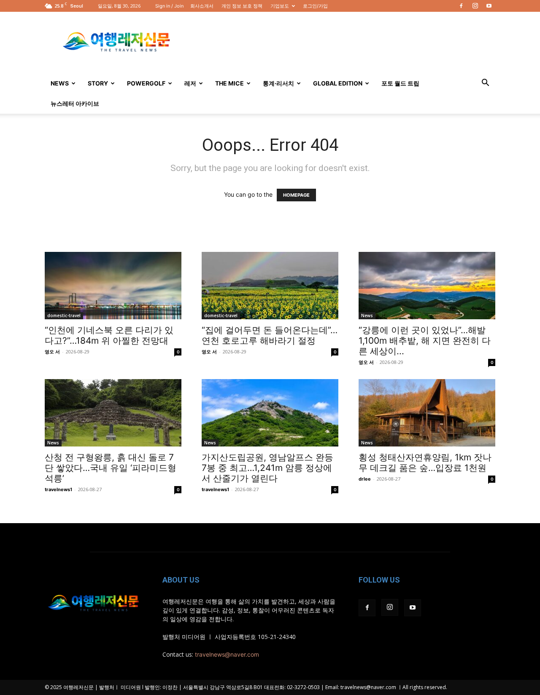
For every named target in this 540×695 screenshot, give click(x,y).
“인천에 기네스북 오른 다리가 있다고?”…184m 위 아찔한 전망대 (109, 335)
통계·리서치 (278, 83)
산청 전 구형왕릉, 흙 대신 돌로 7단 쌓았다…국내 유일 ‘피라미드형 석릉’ (110, 468)
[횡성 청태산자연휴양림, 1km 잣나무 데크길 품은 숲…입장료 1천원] (427, 412)
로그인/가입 (315, 6)
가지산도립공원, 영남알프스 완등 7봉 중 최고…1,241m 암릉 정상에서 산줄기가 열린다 (267, 468)
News (60, 83)
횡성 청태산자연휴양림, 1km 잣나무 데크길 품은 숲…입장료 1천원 (425, 462)
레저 (190, 83)
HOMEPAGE (296, 195)
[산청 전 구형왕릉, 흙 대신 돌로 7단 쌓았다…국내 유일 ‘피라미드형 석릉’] (113, 412)
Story (98, 83)
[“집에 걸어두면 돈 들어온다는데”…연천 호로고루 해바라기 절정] (270, 285)
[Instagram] (475, 6)
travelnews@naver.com (227, 654)
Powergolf (146, 83)
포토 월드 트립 (400, 83)
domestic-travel (64, 315)
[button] (485, 83)
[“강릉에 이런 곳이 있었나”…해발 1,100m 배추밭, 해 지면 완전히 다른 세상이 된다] (427, 285)
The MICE (229, 83)
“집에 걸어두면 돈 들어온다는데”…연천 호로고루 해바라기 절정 (270, 335)
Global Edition (337, 83)
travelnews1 (58, 489)
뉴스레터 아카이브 (75, 103)
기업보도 (279, 6)
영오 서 (52, 352)
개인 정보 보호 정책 (241, 6)
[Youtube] (489, 6)
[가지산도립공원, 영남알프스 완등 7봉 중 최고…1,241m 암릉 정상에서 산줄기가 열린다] (270, 412)
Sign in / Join (169, 6)
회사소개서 (201, 6)
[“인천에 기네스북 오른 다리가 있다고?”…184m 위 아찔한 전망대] (113, 285)
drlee (365, 479)
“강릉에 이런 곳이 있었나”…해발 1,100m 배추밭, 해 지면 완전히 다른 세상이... (425, 340)
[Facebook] (461, 6)
